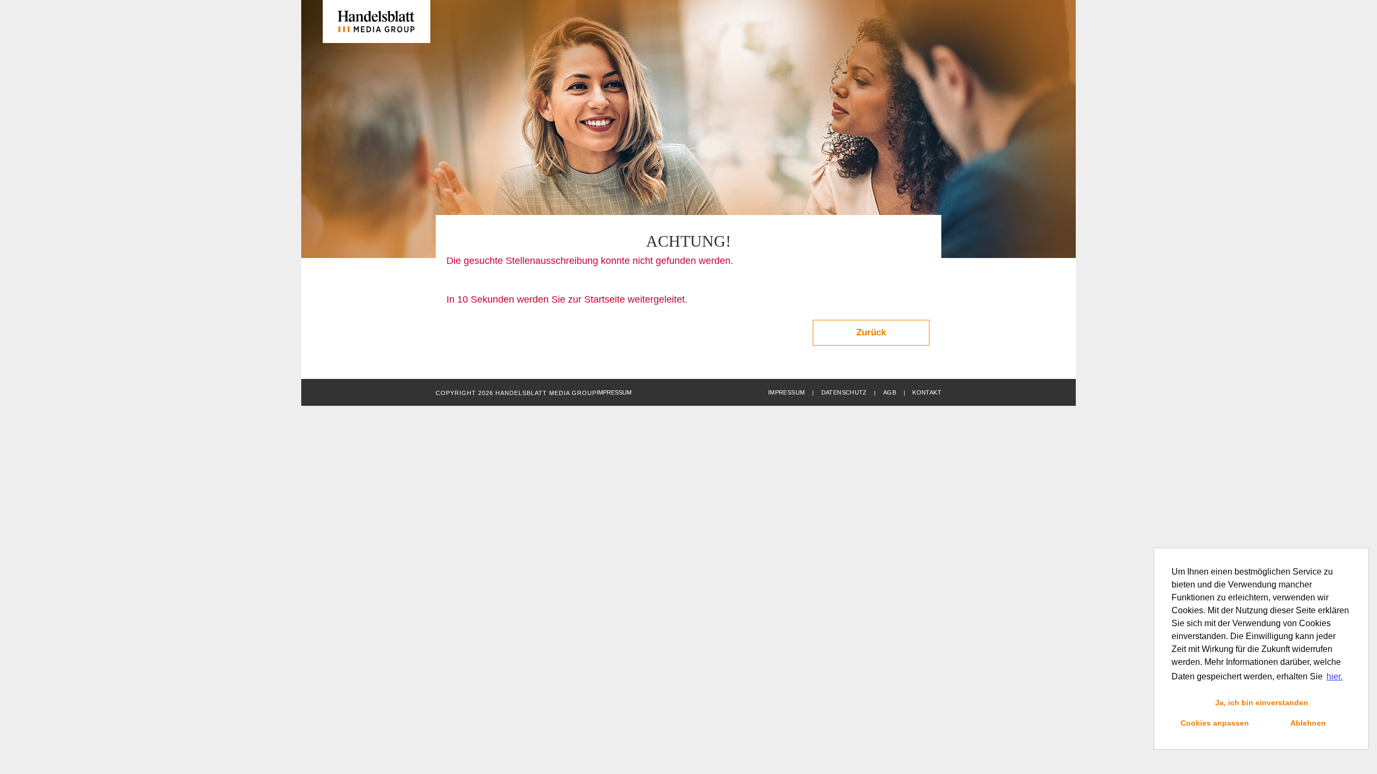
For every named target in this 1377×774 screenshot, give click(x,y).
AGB (889, 392)
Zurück (871, 332)
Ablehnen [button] (1308, 723)
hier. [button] (1334, 676)
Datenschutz (844, 392)
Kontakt (926, 392)
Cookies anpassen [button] (1215, 723)
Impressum (786, 392)
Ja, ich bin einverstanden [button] (1261, 702)
